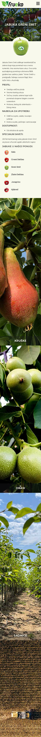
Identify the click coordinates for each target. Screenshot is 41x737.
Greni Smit (16, 167)
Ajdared (14, 189)
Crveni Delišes (17, 159)
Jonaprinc (15, 182)
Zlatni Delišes (17, 174)
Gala (13, 152)
